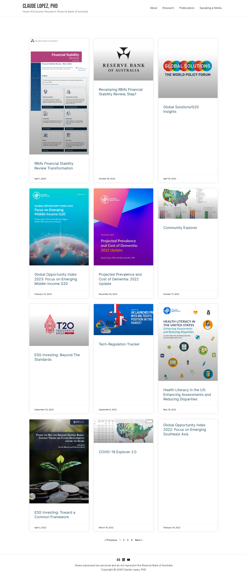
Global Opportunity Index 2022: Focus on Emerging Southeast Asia (184, 429)
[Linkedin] (123, 559)
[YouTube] (128, 559)
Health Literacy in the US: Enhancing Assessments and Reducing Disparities (187, 394)
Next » (138, 540)
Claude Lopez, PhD (40, 6)
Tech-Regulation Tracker (119, 344)
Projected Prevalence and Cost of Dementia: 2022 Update (120, 279)
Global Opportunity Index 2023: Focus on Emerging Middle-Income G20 (55, 279)
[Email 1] (118, 559)
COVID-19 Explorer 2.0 (117, 452)
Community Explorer (180, 228)
